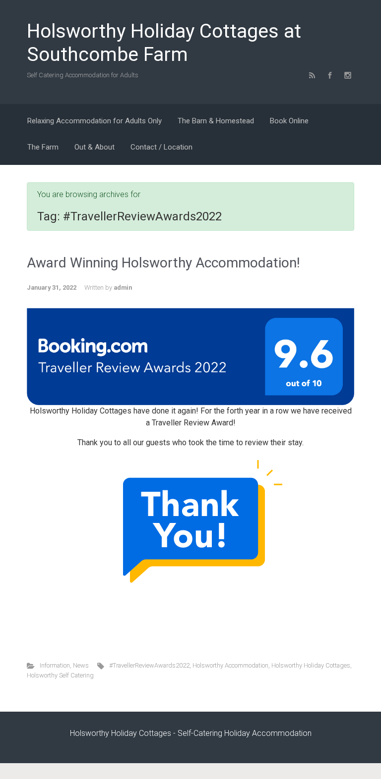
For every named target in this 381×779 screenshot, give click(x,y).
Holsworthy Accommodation (230, 665)
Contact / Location (161, 147)
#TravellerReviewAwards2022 (149, 665)
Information (55, 665)
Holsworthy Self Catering (60, 675)
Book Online (289, 120)
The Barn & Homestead (216, 120)
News (81, 665)
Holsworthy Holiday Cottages (310, 665)
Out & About (94, 147)
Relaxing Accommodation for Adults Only (94, 120)
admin (123, 287)
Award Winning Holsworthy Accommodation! (163, 263)
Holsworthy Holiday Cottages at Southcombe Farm (164, 43)
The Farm (43, 147)
